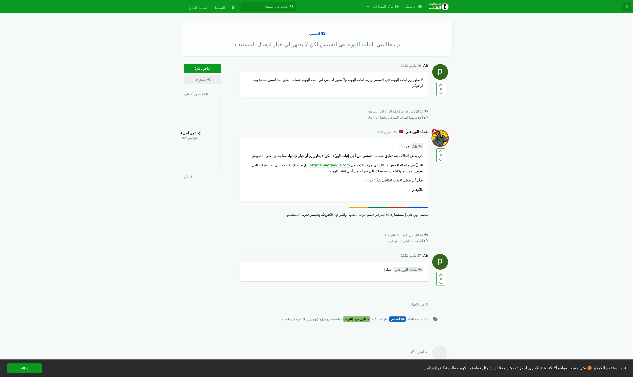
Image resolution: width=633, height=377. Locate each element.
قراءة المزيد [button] (431, 368)
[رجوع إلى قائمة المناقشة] (626, 6)
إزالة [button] (24, 368)
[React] (252, 103)
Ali (414, 146)
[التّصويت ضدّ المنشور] (441, 93)
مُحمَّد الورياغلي (406, 269)
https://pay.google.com (330, 165)
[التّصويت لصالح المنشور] (441, 85)
